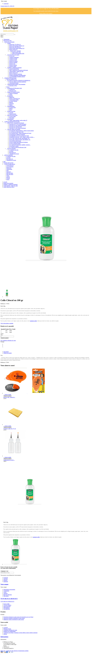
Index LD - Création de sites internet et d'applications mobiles (14, 650)
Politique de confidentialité (9, 631)
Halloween (11, 97)
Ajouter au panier (4, 338)
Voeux (7, 175)
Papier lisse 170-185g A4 (15, 44)
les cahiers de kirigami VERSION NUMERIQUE (18, 80)
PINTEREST (6, 607)
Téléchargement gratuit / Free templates (16, 84)
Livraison (5, 627)
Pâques (10, 105)
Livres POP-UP (10, 165)
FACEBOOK (6, 609)
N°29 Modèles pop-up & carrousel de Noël (19, 135)
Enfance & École (11, 111)
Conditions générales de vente (8, 340)
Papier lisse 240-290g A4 (15, 47)
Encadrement (10, 119)
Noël (7, 170)
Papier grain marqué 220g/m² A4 (16, 45)
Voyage (8, 178)
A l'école (11, 112)
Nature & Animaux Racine (13, 92)
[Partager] (3, 344)
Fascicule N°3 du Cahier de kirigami (17, 125)
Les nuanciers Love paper (13, 54)
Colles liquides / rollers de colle (16, 71)
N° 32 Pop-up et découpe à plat (16, 132)
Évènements (10, 96)
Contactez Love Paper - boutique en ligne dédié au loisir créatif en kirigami (20, 632)
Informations (4, 636)
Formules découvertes (8, 162)
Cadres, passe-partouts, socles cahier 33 (18, 120)
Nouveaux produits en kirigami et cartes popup (14, 618)
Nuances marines (13, 65)
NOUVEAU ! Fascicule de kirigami (15, 123)
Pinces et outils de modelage (15, 74)
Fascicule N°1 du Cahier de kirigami (17, 128)
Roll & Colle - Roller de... (9, 397)
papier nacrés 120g (16, 52)
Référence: (3, 303)
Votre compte (4, 584)
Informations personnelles (9, 589)
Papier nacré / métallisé (15, 51)
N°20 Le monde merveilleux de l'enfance (18, 142)
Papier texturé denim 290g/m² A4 (16, 48)
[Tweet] (3, 345)
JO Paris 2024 (12, 107)
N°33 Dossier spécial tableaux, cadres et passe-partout (21, 130)
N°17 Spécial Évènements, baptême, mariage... (19, 144)
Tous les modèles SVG (11, 79)
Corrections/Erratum (13, 83)
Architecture (12, 89)
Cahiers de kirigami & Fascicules (12, 121)
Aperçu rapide (7, 394)
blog (4, 161)
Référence (3, 362)
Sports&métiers (10, 106)
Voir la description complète (7, 323)
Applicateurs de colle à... (9, 460)
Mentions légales (7, 628)
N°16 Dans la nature (13, 146)
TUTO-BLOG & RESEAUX (9, 598)
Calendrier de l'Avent (14, 153)
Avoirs (4, 592)
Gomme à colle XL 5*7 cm (9, 428)
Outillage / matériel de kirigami (14, 67)
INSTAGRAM (6, 606)
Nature (10, 94)
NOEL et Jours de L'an (14, 98)
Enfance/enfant (12, 114)
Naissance (11, 103)
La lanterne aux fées (13, 150)
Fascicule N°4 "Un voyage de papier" (17, 124)
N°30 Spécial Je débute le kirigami (17, 134)
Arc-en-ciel (11, 56)
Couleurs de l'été (13, 60)
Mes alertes (6, 596)
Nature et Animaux (13, 93)
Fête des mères (9, 173)
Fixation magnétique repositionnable (17, 75)
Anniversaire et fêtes (13, 99)
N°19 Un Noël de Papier (14, 143)
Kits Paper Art (12, 152)
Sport (10, 110)
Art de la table (12, 116)
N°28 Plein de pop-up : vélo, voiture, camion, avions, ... (21, 137)
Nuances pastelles (13, 62)
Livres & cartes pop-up (10, 164)
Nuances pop (12, 63)
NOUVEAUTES (7, 40)
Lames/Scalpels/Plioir (14, 69)
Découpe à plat (12, 90)
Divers (7, 87)
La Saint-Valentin (13, 101)
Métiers (11, 108)
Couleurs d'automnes (14, 57)
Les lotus (11, 151)
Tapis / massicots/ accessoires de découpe (18, 70)
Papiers (9, 43)
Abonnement (6, 39)
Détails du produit (7, 353)
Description (6, 351)
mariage (8, 177)
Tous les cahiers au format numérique (17, 81)
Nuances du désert (13, 61)
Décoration (11, 117)
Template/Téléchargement (10, 78)
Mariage (11, 102)
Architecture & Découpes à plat (14, 88)
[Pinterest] (3, 346)
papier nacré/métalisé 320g (18, 53)
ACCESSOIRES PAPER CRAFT (17, 76)
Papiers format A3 (13, 49)
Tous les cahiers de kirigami (13, 129)
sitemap (5, 634)
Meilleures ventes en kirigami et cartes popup (13, 619)
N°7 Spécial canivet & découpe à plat (17, 147)
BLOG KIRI (6, 603)
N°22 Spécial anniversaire (15, 141)
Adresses (5, 593)
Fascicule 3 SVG (13, 85)
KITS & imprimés (11, 148)
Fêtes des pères (9, 174)
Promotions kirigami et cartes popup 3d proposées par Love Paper (18, 617)
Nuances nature (12, 66)
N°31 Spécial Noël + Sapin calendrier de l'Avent (20, 133)
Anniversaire (9, 169)
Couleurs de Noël (13, 58)
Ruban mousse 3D (13, 72)
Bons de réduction (7, 594)
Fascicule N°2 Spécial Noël (15, 126)
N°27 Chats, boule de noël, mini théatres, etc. (19, 138)
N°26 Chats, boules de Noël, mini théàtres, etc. (19, 139)
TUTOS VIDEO (7, 605)
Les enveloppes (9, 166)
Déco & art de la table (12, 115)
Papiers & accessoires (9, 42)
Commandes (6, 590)
